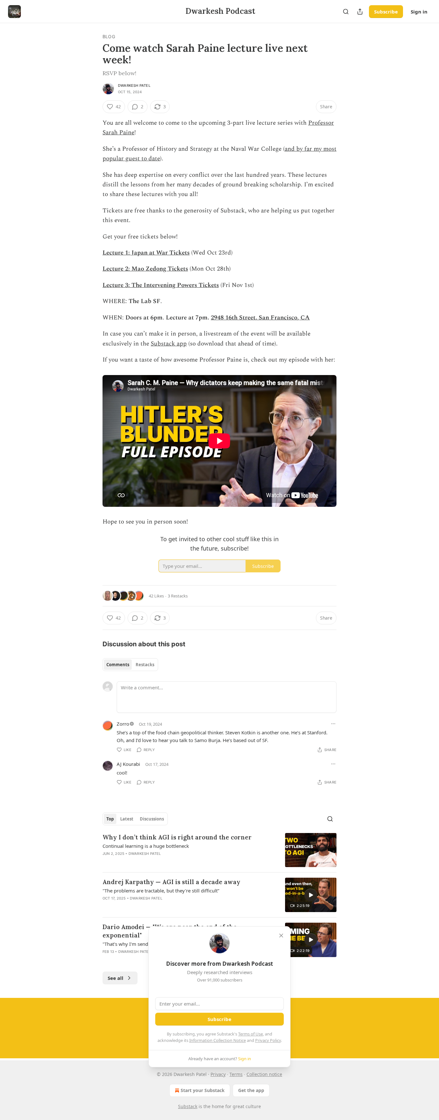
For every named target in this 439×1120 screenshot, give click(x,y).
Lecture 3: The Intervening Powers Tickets (161, 285)
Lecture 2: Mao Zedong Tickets (145, 268)
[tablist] (130, 664)
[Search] (345, 11)
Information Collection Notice (217, 1040)
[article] (219, 850)
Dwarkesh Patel (134, 85)
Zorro (123, 724)
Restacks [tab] (145, 665)
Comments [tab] (117, 665)
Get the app (251, 1090)
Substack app (169, 343)
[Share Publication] (360, 11)
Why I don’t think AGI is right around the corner (177, 837)
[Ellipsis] (333, 724)
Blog (109, 36)
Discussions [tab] (152, 819)
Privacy (218, 1074)
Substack (187, 1106)
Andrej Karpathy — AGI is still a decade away (171, 882)
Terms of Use (250, 1034)
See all (115, 978)
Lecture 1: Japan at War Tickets (146, 252)
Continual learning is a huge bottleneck (146, 846)
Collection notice (264, 1074)
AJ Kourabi (128, 764)
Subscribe (386, 11)
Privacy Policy (268, 1040)
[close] (281, 935)
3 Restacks (178, 596)
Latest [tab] (126, 819)
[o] (310, 895)
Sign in (419, 11)
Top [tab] (110, 819)
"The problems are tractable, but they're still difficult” (161, 890)
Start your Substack (203, 1090)
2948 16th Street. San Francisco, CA (260, 317)
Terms (236, 1074)
